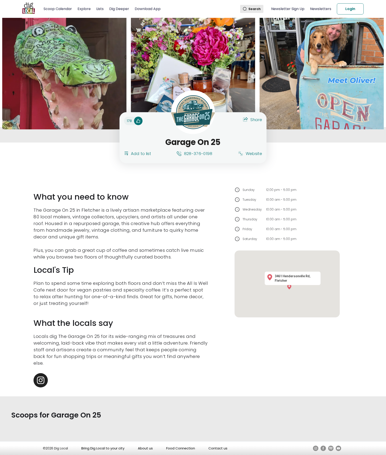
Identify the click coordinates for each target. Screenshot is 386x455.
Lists (100, 8)
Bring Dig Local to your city (102, 448)
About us (145, 448)
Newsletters (320, 8)
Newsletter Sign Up (287, 8)
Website (254, 153)
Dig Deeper (119, 8)
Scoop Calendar (58, 8)
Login (350, 8)
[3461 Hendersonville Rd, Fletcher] (290, 286)
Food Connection (180, 448)
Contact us (217, 448)
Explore (84, 8)
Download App (148, 8)
